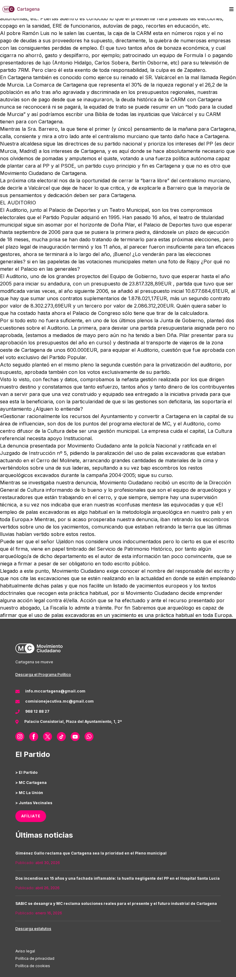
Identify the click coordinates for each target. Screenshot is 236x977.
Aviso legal (25, 951)
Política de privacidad (34, 958)
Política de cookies (32, 965)
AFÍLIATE (31, 816)
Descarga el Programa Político (43, 674)
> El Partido (26, 772)
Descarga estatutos (33, 928)
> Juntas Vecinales (33, 803)
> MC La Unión (29, 792)
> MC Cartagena (31, 782)
